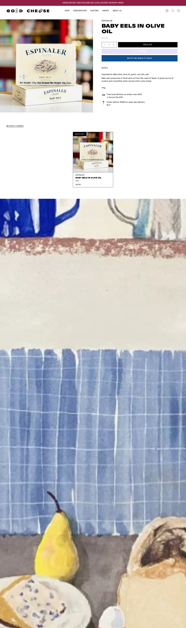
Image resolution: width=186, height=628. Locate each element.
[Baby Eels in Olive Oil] (93, 152)
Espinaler (107, 20)
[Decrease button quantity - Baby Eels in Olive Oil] (105, 44)
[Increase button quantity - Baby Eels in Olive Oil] (114, 44)
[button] (67, 11)
